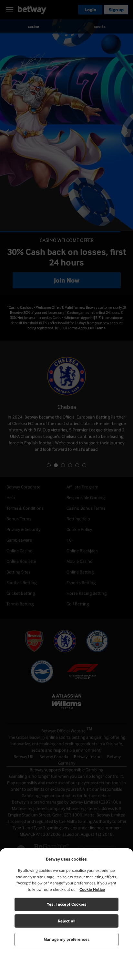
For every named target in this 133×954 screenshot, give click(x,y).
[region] (66, 901)
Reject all (66, 921)
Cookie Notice (92, 889)
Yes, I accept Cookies (66, 904)
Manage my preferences (66, 939)
